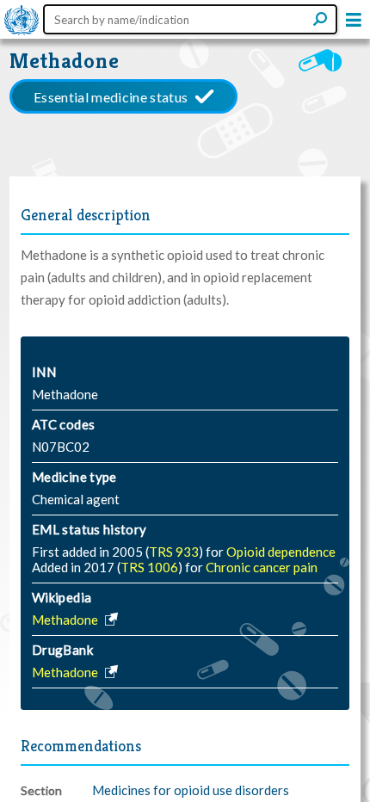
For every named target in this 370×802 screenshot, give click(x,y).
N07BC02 (60, 446)
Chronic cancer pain (262, 567)
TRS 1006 (149, 567)
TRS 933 (174, 551)
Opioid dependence (281, 551)
